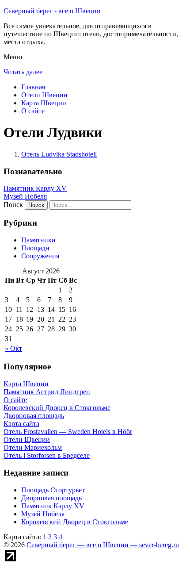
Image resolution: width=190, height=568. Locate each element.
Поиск (13, 204)
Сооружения (40, 256)
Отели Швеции (44, 95)
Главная (33, 87)
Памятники (38, 240)
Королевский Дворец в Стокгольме (74, 522)
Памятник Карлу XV (35, 188)
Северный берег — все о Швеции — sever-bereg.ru (103, 545)
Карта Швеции (43, 103)
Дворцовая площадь (51, 498)
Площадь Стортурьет (53, 490)
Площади (35, 248)
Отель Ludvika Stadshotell (59, 154)
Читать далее (23, 72)
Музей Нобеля (25, 196)
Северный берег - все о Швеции (52, 11)
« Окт (13, 348)
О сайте (33, 111)
